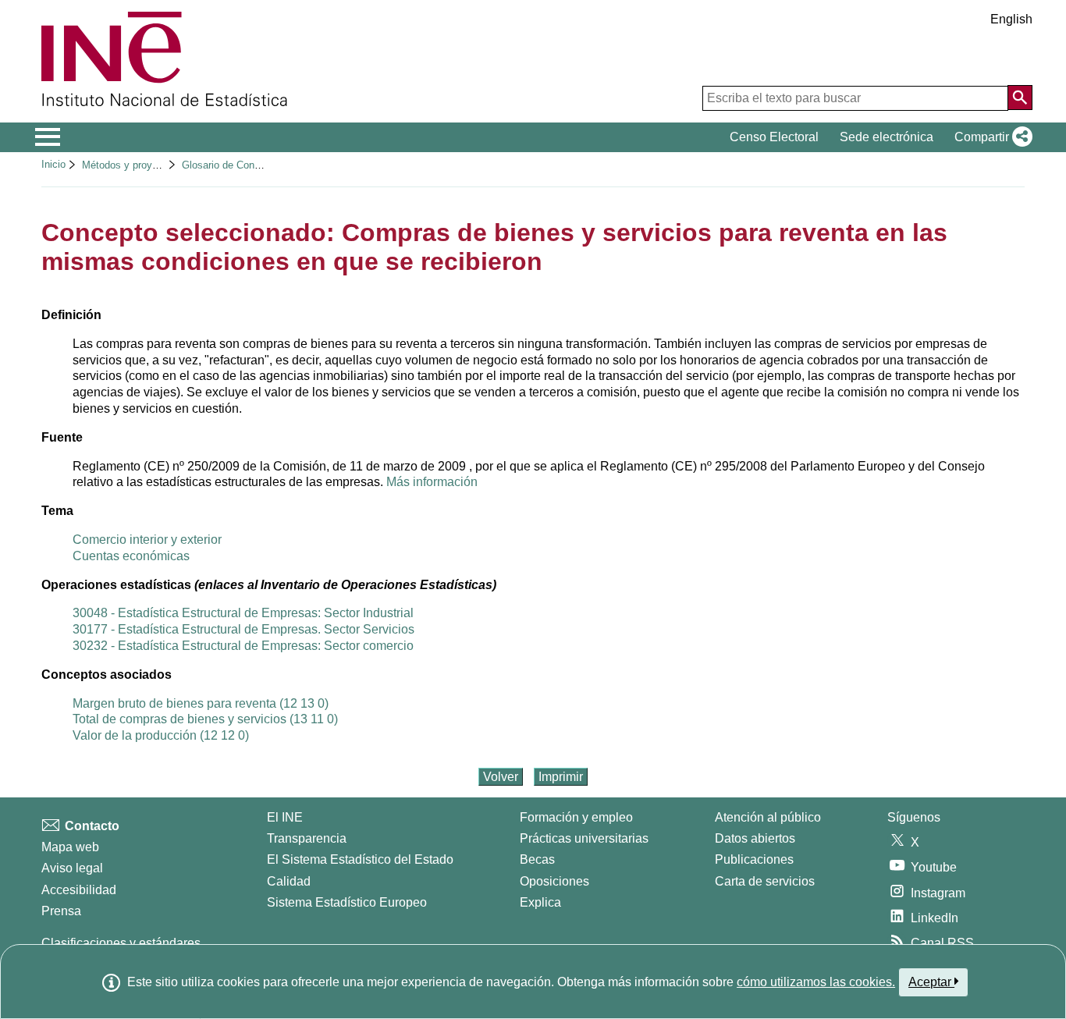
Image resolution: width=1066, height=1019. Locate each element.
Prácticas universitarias (584, 838)
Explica (540, 902)
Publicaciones (754, 859)
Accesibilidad (78, 890)
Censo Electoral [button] (774, 137)
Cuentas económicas (131, 556)
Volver (500, 776)
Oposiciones (554, 881)
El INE (285, 817)
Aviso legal (72, 868)
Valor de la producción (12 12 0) (161, 735)
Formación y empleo (576, 817)
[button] (990, 137)
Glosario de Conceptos (233, 165)
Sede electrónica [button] (886, 137)
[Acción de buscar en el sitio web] (1019, 97)
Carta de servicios (765, 881)
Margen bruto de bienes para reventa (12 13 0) (201, 703)
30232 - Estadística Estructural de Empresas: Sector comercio (243, 645)
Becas (537, 859)
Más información (432, 481)
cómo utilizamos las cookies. (816, 982)
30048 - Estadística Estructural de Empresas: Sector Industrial (243, 613)
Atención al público (768, 817)
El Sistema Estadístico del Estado (360, 859)
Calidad (289, 881)
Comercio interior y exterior (147, 539)
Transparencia (306, 838)
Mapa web (70, 847)
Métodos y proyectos (129, 165)
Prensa (61, 911)
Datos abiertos (755, 838)
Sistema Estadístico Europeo (347, 902)
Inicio (53, 164)
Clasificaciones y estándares (121, 943)
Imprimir (560, 776)
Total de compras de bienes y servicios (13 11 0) (205, 719)
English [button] (1011, 19)
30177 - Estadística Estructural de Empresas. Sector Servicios (243, 629)
